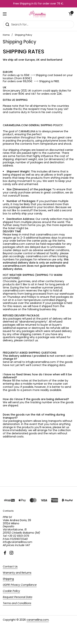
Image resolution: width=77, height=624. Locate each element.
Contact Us (10, 566)
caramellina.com (38, 620)
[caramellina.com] (38, 14)
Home (6, 34)
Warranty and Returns (17, 573)
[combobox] (38, 24)
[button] (70, 14)
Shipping (8, 579)
